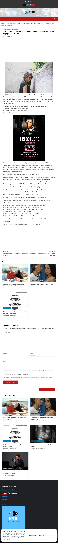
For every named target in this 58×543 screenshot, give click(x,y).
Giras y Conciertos (7, 29)
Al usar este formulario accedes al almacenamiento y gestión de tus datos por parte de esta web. (29, 377)
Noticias (4, 499)
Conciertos (5, 504)
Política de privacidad (22, 374)
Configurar (51, 535)
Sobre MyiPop (28, 1)
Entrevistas (5, 496)
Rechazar (41, 535)
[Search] (54, 19)
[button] (3, 19)
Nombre (5, 353)
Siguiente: (42, 253)
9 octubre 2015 (9, 36)
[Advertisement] (29, 50)
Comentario (6, 332)
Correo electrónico (33, 354)
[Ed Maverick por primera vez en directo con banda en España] (15, 301)
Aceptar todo (32, 535)
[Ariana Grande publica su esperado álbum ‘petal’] (43, 434)
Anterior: (15, 253)
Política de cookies (7, 539)
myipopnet (6, 315)
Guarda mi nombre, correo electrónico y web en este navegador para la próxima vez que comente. (28, 371)
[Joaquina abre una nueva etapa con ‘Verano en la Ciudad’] (15, 273)
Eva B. (5, 475)
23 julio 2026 (10, 475)
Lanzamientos (15, 29)
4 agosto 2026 (12, 315)
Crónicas (5, 468)
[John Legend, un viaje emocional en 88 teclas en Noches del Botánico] (15, 461)
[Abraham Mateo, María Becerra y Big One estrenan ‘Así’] (43, 273)
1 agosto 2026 (40, 448)
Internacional (6, 280)
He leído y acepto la (16, 374)
